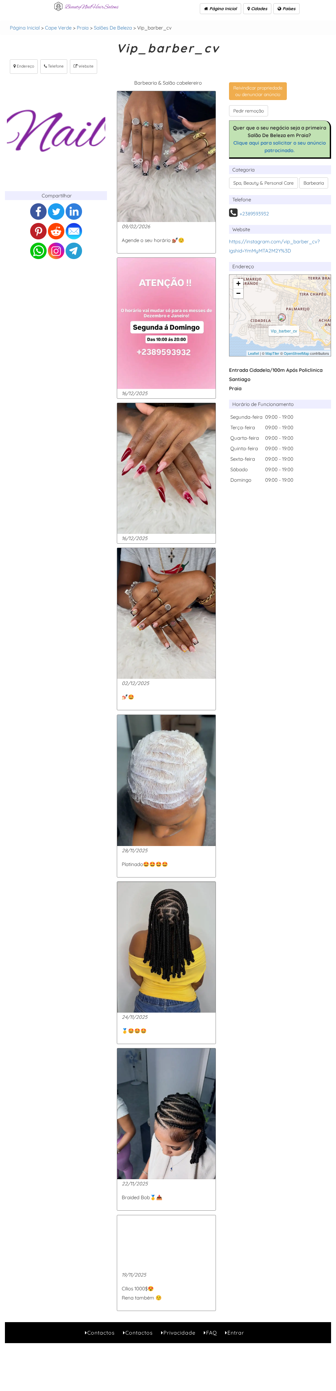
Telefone (55, 66)
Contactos (101, 1332)
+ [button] (238, 283)
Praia (83, 28)
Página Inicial (222, 8)
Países (288, 8)
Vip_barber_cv (284, 330)
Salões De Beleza (113, 28)
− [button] (238, 293)
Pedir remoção (248, 111)
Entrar (235, 1332)
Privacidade (179, 1332)
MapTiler (272, 353)
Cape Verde (58, 28)
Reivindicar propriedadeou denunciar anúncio (258, 91)
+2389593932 (254, 214)
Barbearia (314, 183)
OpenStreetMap (296, 353)
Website (85, 66)
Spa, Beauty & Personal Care (263, 183)
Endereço (25, 66)
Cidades (258, 8)
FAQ (211, 1332)
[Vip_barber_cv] (282, 317)
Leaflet (253, 353)
